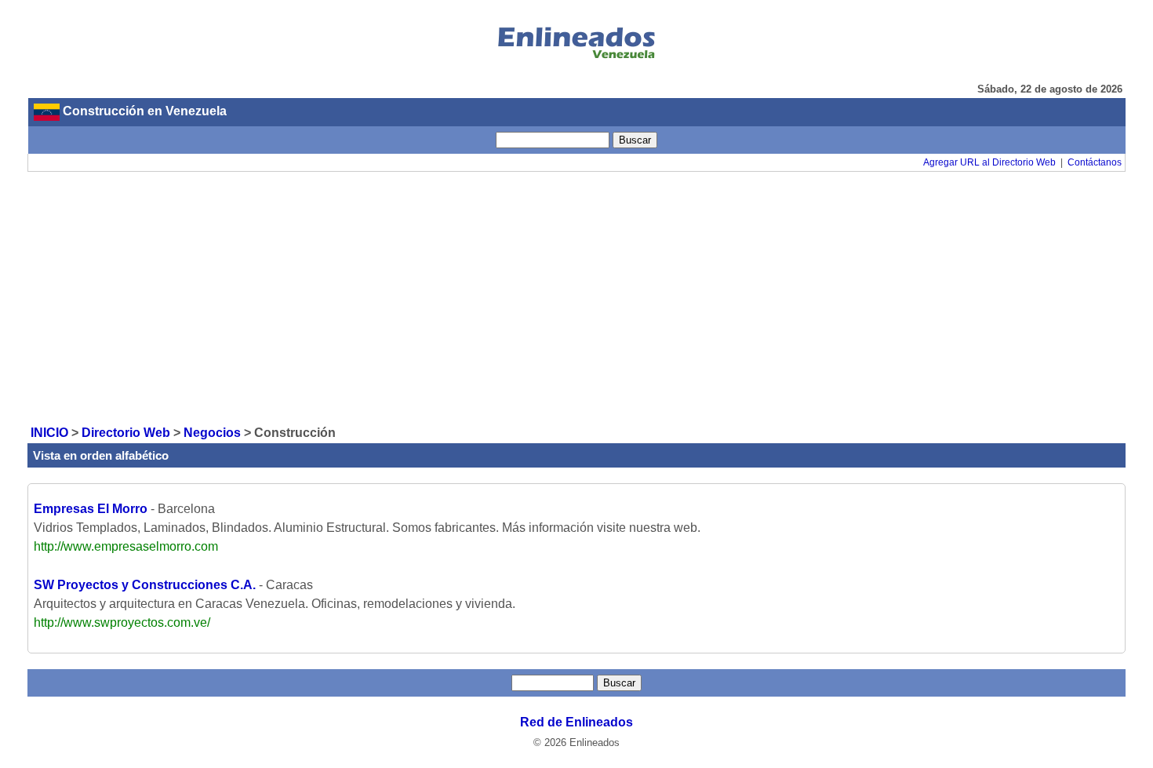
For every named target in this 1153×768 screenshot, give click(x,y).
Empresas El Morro (90, 508)
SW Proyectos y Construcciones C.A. (145, 584)
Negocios (212, 432)
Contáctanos (1095, 162)
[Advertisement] (576, 297)
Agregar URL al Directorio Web (989, 162)
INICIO (49, 432)
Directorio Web (126, 432)
